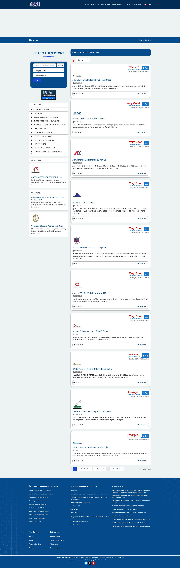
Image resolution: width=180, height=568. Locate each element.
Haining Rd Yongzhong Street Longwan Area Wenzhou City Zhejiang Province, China (88, 498)
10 (104, 469)
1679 (112, 469)
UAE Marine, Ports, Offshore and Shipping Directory (88, 557)
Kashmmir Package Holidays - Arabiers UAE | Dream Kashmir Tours (89, 494)
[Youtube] (93, 563)
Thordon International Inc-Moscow (38, 497)
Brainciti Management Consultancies (80, 502)
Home (140, 40)
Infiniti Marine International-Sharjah (38, 514)
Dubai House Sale (75, 506)
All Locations (54, 544)
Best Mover (73, 490)
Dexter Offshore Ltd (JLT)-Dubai (37, 508)
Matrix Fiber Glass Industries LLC (79, 521)
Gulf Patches (74, 509)
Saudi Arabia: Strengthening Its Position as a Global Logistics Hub (130, 523)
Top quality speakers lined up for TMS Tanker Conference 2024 (129, 512)
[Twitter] (90, 563)
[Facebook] (86, 563)
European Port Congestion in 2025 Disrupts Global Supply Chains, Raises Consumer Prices (130, 496)
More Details (141, 93)
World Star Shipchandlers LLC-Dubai (39, 511)
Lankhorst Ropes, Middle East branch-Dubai (41, 494)
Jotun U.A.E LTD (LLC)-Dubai (37, 518)
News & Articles (55, 536)
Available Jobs (117, 4)
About (87, 4)
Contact (127, 4)
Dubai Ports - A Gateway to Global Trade (123, 516)
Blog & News (105, 4)
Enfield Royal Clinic (75, 525)
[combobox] (48, 70)
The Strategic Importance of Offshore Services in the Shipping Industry (131, 526)
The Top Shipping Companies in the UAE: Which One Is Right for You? (131, 519)
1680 (118, 469)
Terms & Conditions (35, 544)
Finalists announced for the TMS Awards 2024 (124, 509)
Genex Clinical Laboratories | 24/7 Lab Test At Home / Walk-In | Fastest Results (89, 517)
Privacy (31, 540)
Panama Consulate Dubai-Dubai (37, 504)
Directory (94, 4)
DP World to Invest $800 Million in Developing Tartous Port (128, 505)
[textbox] (48, 71)
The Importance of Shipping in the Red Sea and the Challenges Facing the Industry (131, 501)
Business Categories (57, 540)
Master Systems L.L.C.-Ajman (37, 501)
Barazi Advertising (119, 557)
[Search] (37, 80)
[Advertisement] (90, 23)
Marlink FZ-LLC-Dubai (35, 521)
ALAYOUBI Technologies (77, 513)
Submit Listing (136, 4)
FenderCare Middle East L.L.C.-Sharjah (40, 490)
